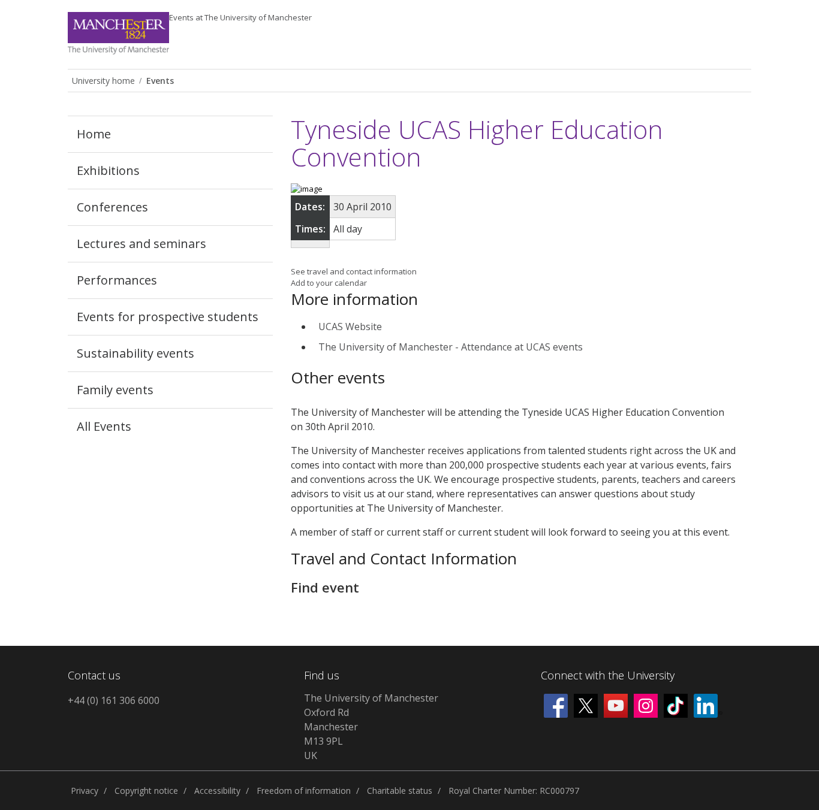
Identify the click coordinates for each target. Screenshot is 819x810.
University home (103, 80)
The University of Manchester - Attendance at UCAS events (450, 346)
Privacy (84, 790)
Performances (117, 280)
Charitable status (399, 790)
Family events (115, 390)
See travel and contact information (354, 271)
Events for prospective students (167, 317)
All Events (104, 426)
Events (240, 17)
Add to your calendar (329, 282)
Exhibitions (108, 170)
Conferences (112, 207)
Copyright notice (146, 790)
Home (94, 134)
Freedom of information (304, 790)
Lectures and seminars (141, 243)
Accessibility (217, 790)
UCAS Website (350, 326)
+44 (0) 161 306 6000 (113, 700)
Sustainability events (135, 353)
